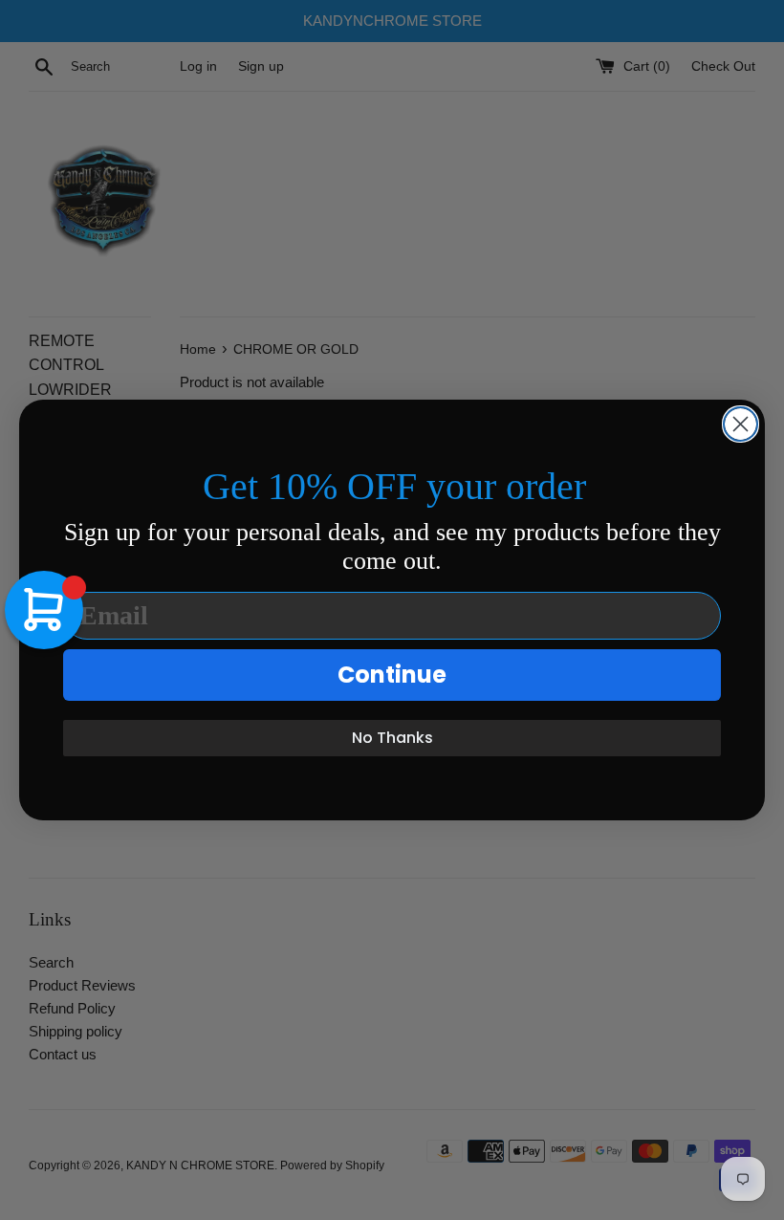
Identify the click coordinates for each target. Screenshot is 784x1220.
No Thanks (392, 738)
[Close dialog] (740, 424)
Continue (392, 674)
